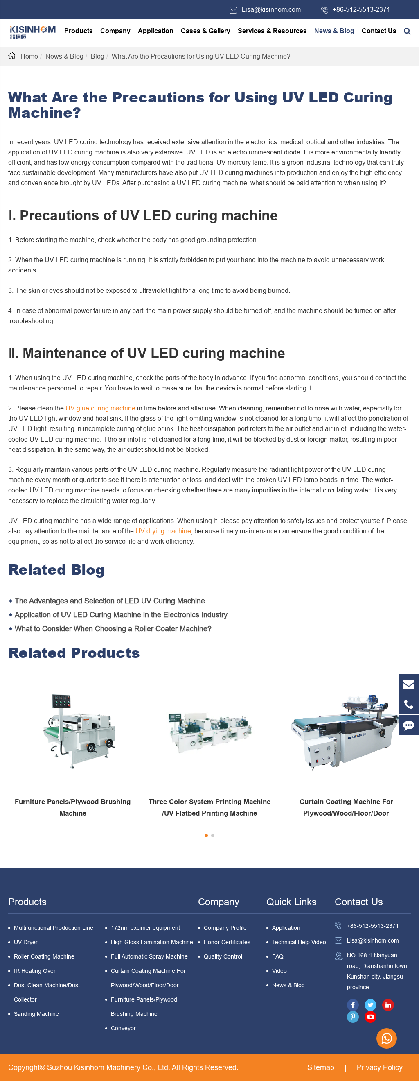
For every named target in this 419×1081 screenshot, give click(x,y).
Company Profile (225, 928)
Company (115, 31)
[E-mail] (409, 684)
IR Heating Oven (35, 971)
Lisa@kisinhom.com (271, 9)
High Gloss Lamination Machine (152, 942)
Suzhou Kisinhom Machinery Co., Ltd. (109, 1067)
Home (29, 56)
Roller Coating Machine (44, 956)
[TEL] (409, 704)
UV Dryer (26, 942)
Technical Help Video (299, 942)
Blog (97, 56)
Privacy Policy (380, 1067)
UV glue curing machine (100, 408)
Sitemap (320, 1067)
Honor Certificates (227, 942)
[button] (206, 835)
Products (78, 31)
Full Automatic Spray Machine (149, 956)
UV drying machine (163, 531)
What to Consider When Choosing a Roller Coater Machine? (113, 628)
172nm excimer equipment (145, 928)
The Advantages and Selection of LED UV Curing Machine (110, 600)
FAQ (278, 956)
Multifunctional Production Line (53, 928)
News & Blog (334, 31)
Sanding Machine (36, 1014)
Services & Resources (272, 31)
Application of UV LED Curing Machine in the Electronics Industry (121, 614)
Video (279, 971)
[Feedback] (409, 725)
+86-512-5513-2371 (361, 9)
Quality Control (223, 956)
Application (155, 31)
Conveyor (123, 1028)
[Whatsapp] (386, 1038)
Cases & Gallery (205, 31)
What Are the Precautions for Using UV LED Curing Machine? (201, 56)
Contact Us (379, 31)
